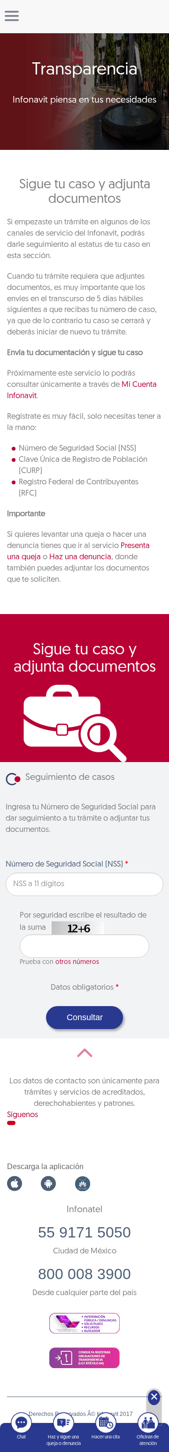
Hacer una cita (106, 1437)
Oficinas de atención (148, 1440)
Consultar (85, 1017)
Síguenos (22, 1115)
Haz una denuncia (80, 557)
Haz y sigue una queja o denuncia (63, 1440)
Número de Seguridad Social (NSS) (67, 864)
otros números (77, 962)
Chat (21, 1437)
